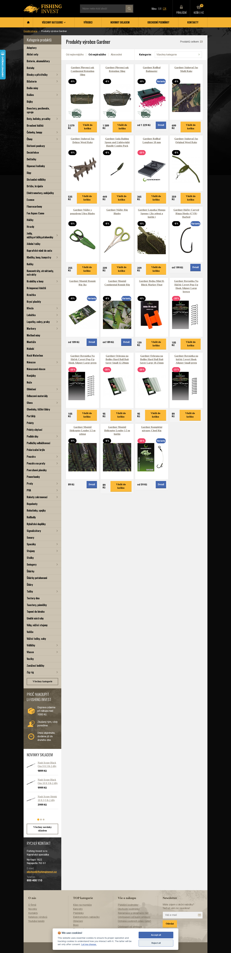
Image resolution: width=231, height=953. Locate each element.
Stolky (30, 558)
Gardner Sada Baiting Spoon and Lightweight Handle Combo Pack (117, 142)
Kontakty (192, 22)
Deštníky (31, 159)
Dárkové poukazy (36, 146)
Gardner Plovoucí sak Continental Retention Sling (82, 71)
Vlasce (30, 652)
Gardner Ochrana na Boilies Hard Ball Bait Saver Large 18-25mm (152, 359)
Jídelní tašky (33, 244)
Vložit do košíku (87, 127)
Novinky (32, 908)
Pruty (30, 483)
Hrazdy (30, 227)
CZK (164, 9)
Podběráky (32, 436)
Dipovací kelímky (36, 166)
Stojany (31, 551)
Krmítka (31, 295)
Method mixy (33, 335)
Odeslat (170, 923)
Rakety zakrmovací (37, 497)
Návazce (31, 362)
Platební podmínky (128, 904)
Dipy (29, 173)
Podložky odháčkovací (38, 443)
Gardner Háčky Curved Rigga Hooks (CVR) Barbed (186, 213)
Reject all (156, 943)
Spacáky (31, 544)
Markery (31, 328)
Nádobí (30, 349)
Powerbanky (33, 477)
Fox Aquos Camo (35, 213)
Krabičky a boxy (35, 281)
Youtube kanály (36, 921)
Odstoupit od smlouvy (130, 926)
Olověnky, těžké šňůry (38, 409)
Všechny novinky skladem (42, 829)
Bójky (30, 101)
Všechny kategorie (42, 681)
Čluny (29, 139)
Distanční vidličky (36, 179)
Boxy (76, 925)
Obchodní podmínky (158, 22)
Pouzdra (31, 456)
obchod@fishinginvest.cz (42, 871)
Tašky (30, 591)
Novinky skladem (119, 22)
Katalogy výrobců (37, 917)
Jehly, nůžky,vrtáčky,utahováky (40, 235)
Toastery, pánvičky (37, 605)
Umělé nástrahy (35, 618)
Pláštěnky (78, 913)
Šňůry (30, 585)
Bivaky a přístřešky (37, 75)
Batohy (30, 68)
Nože (29, 382)
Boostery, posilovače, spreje (38, 110)
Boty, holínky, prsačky (38, 119)
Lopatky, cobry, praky (38, 322)
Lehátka (31, 315)
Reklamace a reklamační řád (133, 913)
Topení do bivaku (35, 611)
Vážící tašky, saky (36, 639)
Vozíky (30, 659)
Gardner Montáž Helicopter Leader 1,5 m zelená (82, 430)
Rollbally (31, 517)
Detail (161, 125)
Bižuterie (32, 81)
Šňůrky (30, 571)
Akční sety (32, 54)
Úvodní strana (30, 31)
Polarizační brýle (36, 450)
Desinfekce (33, 152)
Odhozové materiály (37, 396)
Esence (30, 200)
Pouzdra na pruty (36, 463)
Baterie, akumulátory (38, 61)
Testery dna (33, 598)
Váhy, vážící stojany (37, 625)
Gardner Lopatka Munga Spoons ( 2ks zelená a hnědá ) (151, 213)
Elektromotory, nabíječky (40, 193)
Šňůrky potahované (37, 578)
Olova (30, 403)
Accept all (156, 935)
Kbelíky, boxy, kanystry (39, 257)
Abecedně (116, 54)
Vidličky (31, 645)
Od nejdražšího (97, 54)
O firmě (32, 904)
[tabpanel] (41, 786)
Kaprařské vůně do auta (39, 250)
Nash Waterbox (35, 355)
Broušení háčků (35, 125)
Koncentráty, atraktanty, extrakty (40, 273)
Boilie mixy (32, 88)
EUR (160, 9)
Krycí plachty (34, 301)
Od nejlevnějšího (75, 54)
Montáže (31, 342)
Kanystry (78, 908)
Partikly (31, 416)
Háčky (30, 220)
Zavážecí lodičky (35, 665)
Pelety (30, 423)
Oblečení (31, 389)
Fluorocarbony (34, 206)
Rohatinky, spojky (36, 510)
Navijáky (31, 376)
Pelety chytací (34, 430)
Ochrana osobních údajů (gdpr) (134, 921)
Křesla (30, 308)
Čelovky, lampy (34, 132)
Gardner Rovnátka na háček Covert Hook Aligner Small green (186, 359)
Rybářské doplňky (36, 524)
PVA (29, 490)
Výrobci (88, 22)
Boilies (30, 95)
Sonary (30, 537)
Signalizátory (34, 531)
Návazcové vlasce (36, 369)
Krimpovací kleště (36, 288)
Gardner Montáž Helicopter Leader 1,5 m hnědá (117, 430)
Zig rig (30, 672)
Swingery (31, 564)
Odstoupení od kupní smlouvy (134, 917)
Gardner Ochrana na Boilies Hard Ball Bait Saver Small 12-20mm (117, 359)
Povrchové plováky (37, 470)
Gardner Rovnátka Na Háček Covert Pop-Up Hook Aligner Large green (82, 359)
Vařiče (30, 632)
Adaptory (31, 48)
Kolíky (30, 264)
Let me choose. (89, 944)
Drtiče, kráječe (35, 186)
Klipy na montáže (82, 904)
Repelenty (32, 504)
